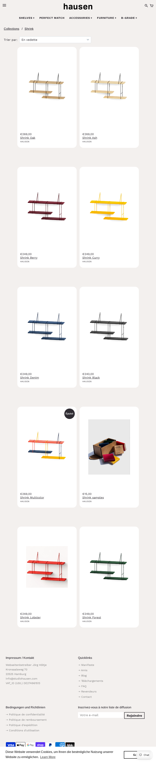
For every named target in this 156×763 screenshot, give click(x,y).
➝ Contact (85, 696)
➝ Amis (82, 670)
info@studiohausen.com (21, 678)
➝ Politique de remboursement (26, 719)
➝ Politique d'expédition (21, 725)
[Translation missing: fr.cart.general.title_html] (151, 6)
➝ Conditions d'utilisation (22, 730)
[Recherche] (146, 6)
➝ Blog (82, 675)
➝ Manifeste (86, 664)
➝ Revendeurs (87, 691)
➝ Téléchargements (90, 680)
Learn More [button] (48, 757)
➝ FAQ (82, 686)
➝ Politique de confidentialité (25, 714)
